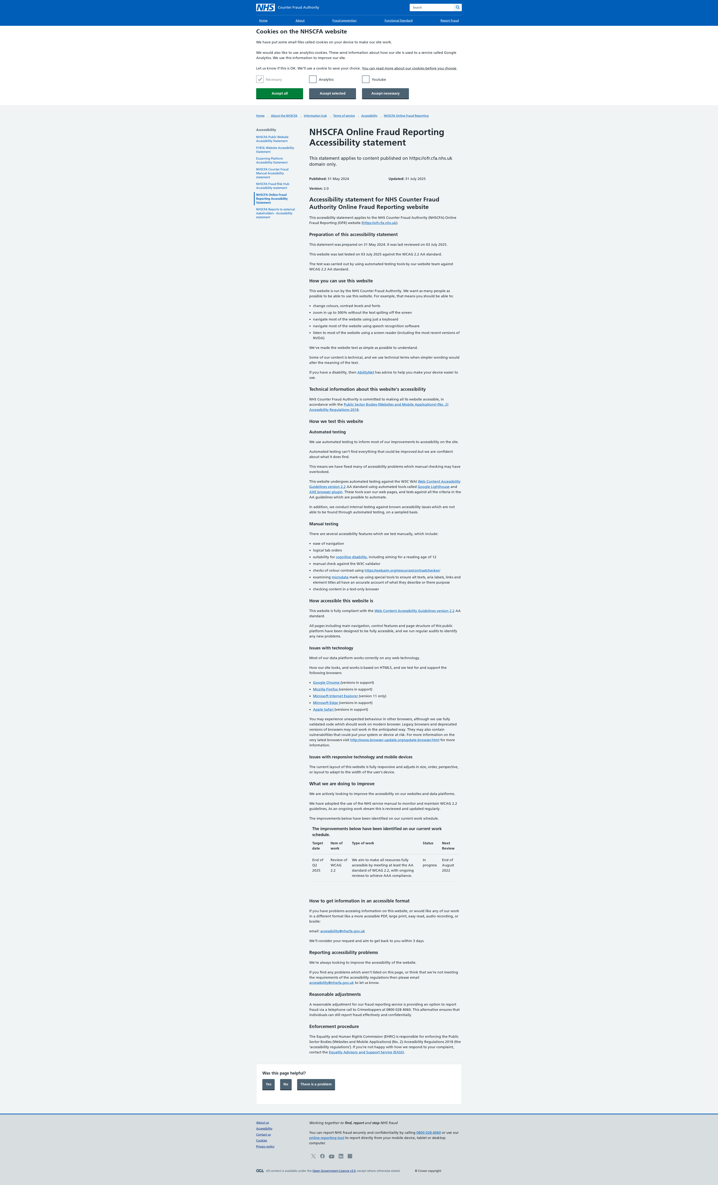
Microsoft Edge (326, 703)
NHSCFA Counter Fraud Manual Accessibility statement (272, 173)
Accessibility (369, 116)
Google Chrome (326, 682)
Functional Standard (399, 20)
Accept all (280, 93)
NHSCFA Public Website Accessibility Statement (272, 139)
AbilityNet (365, 372)
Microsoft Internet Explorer (336, 696)
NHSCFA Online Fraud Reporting (406, 116)
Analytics (326, 79)
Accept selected (333, 93)
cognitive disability (351, 557)
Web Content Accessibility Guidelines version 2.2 (415, 611)
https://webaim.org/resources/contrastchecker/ (402, 570)
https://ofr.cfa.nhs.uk (379, 223)
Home (263, 20)
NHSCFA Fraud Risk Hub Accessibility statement (272, 186)
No (285, 1084)
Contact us (263, 1134)
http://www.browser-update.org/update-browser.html (394, 740)
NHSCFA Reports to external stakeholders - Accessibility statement (275, 213)
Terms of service (344, 116)
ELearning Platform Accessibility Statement (272, 160)
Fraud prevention (344, 20)
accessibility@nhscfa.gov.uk (342, 931)
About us (262, 1122)
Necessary (274, 79)
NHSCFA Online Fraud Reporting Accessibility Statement (272, 198)
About (300, 20)
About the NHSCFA (284, 116)
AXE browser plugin (326, 492)
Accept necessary (385, 93)
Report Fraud (450, 20)
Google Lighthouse (434, 487)
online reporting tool (326, 1138)
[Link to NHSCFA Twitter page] (313, 1157)
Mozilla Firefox (326, 689)
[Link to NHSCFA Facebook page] (322, 1157)
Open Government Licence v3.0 (334, 1171)
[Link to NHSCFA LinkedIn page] (341, 1157)
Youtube (379, 79)
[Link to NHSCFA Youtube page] (332, 1158)
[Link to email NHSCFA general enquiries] (350, 1157)
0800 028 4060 (428, 1132)
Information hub (315, 116)
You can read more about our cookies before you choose (409, 68)
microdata (340, 577)
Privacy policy (265, 1146)
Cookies (261, 1140)
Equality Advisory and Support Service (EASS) (366, 1052)
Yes (268, 1084)
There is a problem (316, 1084)
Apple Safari (324, 709)
